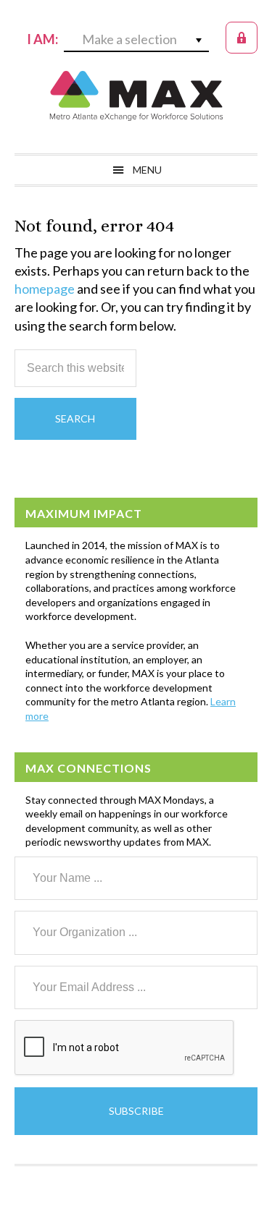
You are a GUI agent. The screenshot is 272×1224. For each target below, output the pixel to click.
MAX (136, 95)
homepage (45, 289)
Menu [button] (147, 169)
